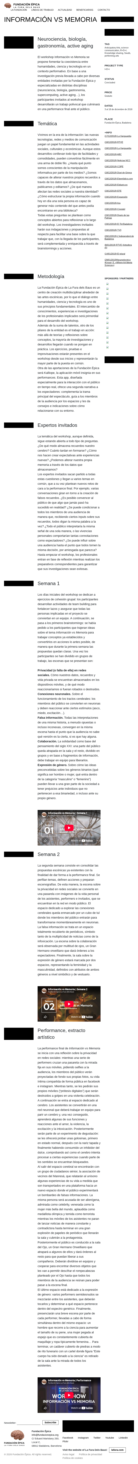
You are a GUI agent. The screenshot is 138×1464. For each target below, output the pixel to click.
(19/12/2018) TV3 (113, 230)
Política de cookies (73, 1458)
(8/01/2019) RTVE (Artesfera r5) (118, 246)
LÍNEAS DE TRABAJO (42, 10)
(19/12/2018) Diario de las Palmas (117, 216)
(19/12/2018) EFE (113, 191)
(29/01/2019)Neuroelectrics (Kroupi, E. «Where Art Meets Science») (118, 262)
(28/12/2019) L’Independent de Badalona (119, 237)
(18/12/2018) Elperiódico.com (119, 179)
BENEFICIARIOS (84, 10)
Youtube (109, 1437)
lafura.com (117, 1450)
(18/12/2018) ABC (113, 154)
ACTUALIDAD (65, 10)
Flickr (65, 1441)
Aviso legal (68, 1454)
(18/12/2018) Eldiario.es (116, 185)
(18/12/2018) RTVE (114, 142)
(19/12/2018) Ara (112, 203)
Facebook (68, 1437)
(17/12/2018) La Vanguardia (118, 136)
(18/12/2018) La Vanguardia (118, 148)
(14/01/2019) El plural (115, 254)
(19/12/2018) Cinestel (115, 209)
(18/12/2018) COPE (114, 166)
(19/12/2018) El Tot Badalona (118, 224)
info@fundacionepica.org (45, 1435)
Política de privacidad (90, 1454)
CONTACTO (104, 10)
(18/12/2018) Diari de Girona (118, 172)
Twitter (97, 1437)
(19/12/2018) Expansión (116, 197)
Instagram (83, 1437)
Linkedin (123, 1437)
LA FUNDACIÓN (19, 10)
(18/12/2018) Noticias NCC (117, 160)
